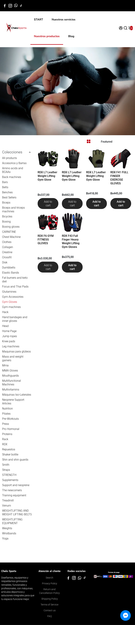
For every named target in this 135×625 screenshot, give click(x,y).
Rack (5, 439)
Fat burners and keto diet (15, 279)
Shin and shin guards (15, 459)
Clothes (6, 242)
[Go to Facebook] (5, 5)
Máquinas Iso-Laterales (16, 394)
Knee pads (8, 341)
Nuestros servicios (63, 19)
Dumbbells (8, 267)
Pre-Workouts (10, 418)
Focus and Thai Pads (15, 286)
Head (5, 326)
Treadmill (8, 500)
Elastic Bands (10, 272)
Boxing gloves (11, 226)
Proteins (7, 434)
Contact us (50, 610)
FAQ (49, 616)
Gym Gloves (9, 302)
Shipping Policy (49, 598)
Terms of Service (49, 604)
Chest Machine (11, 237)
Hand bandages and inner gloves (14, 319)
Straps (6, 469)
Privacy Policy (49, 583)
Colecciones (12, 152)
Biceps (6, 202)
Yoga (5, 538)
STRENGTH (9, 475)
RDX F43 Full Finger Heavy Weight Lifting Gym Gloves (70, 241)
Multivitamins (10, 389)
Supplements (10, 480)
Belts (5, 187)
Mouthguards (10, 375)
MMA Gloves (10, 370)
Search (49, 577)
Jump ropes (9, 336)
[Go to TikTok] (21, 5)
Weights (7, 528)
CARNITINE (9, 231)
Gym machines (11, 307)
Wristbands (9, 533)
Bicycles (7, 216)
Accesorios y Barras (14, 163)
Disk (4, 262)
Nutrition (7, 408)
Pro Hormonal (10, 429)
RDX (4, 444)
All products (9, 158)
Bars (5, 182)
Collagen (7, 247)
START (38, 19)
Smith (5, 464)
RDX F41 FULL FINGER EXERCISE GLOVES (119, 178)
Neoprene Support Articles (13, 401)
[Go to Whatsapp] (16, 5)
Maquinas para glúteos (16, 351)
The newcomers (12, 490)
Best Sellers (9, 197)
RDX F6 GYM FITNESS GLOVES (46, 239)
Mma (5, 365)
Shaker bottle (10, 454)
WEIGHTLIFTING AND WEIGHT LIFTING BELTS (17, 512)
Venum (6, 505)
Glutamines (9, 291)
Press (5, 424)
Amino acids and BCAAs (12, 170)
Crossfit (7, 257)
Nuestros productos (47, 36)
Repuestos (8, 449)
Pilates (6, 413)
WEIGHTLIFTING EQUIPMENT (12, 521)
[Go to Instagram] (10, 5)
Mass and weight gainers (12, 358)
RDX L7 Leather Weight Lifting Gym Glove (47, 176)
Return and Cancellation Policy (49, 591)
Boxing (6, 221)
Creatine (7, 252)
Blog (71, 36)
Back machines (11, 177)
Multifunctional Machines (11, 382)
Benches (7, 192)
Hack (5, 312)
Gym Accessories (12, 296)
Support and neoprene (15, 485)
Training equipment (14, 495)
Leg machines (10, 346)
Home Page (9, 331)
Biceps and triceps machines (13, 209)
